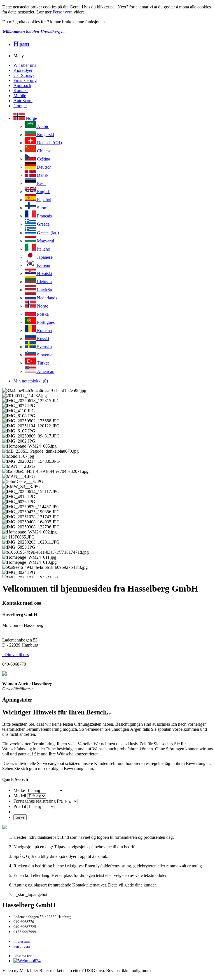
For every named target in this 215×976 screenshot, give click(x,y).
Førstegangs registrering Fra (38, 801)
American (45, 371)
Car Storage (23, 75)
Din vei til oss (15, 654)
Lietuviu (44, 281)
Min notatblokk (30, 381)
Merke (19, 790)
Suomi (42, 207)
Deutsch (44, 167)
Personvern (63, 12)
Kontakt (20, 90)
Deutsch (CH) (49, 142)
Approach (22, 85)
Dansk (42, 175)
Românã (44, 330)
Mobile (19, 95)
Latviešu (44, 289)
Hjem (21, 43)
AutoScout (22, 100)
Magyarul (45, 241)
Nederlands (46, 297)
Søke (20, 817)
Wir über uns (24, 65)
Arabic (42, 126)
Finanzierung (25, 80)
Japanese (44, 257)
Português (45, 322)
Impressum (21, 941)
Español (43, 199)
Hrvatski (44, 273)
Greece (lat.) (47, 232)
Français (44, 216)
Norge (31, 118)
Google (20, 105)
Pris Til (19, 806)
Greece (43, 224)
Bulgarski (45, 134)
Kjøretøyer (22, 70)
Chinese (43, 150)
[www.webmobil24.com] (27, 960)
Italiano (43, 249)
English (43, 191)
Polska (42, 314)
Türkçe (43, 363)
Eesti (41, 183)
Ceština (43, 159)
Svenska (44, 346)
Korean (43, 265)
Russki (42, 338)
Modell (19, 795)
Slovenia (44, 354)
